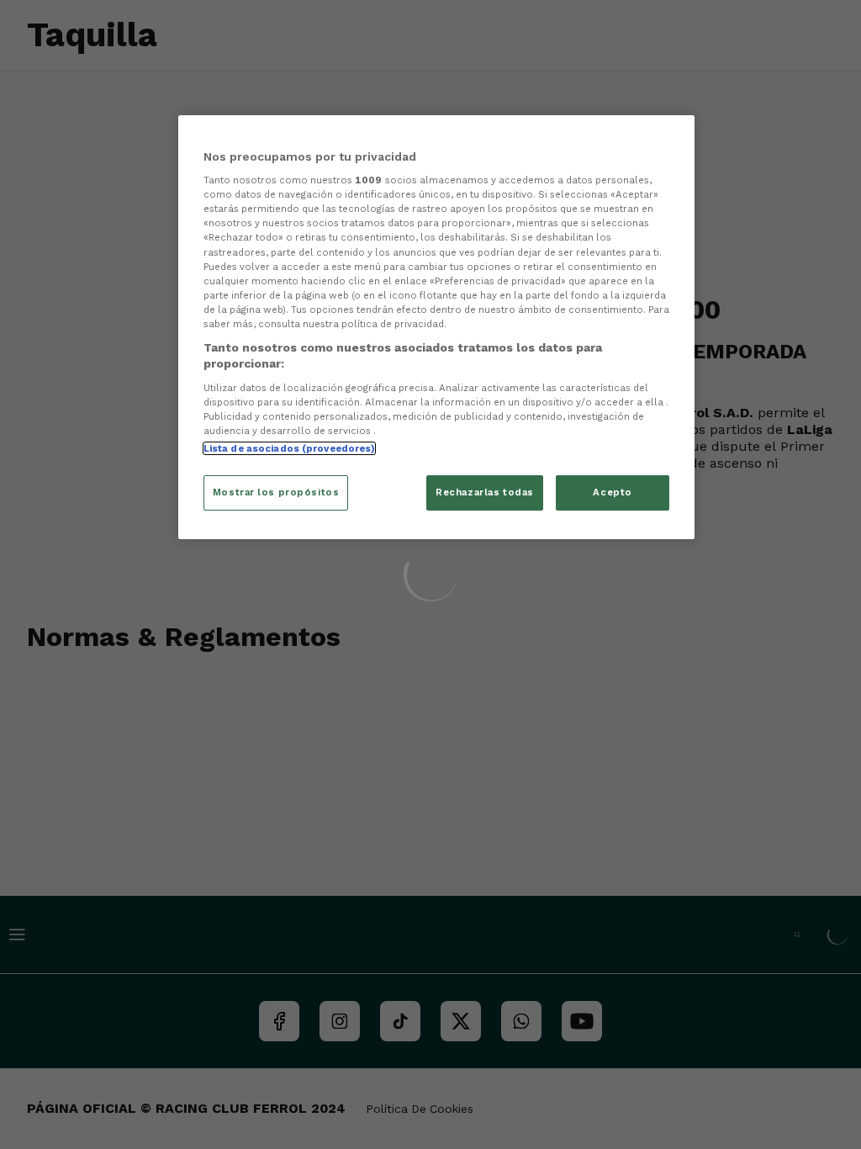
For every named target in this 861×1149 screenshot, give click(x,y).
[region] (436, 327)
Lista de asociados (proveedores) (289, 448)
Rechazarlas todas (485, 492)
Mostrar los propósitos (276, 492)
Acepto (612, 492)
